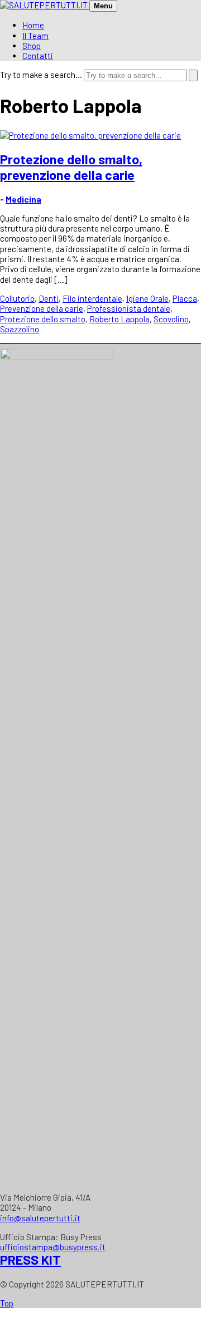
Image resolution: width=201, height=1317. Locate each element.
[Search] (193, 75)
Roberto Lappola (119, 319)
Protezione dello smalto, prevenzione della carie (71, 167)
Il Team (35, 36)
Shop (31, 46)
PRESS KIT (30, 1259)
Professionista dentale (128, 308)
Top (6, 1303)
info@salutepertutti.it (40, 1218)
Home (33, 25)
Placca (185, 298)
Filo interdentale (92, 298)
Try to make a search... (41, 75)
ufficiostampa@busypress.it (53, 1247)
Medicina (23, 199)
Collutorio (17, 298)
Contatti (37, 56)
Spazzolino (19, 329)
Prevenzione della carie (41, 308)
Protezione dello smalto (42, 319)
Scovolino (171, 319)
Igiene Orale (147, 298)
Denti (49, 298)
